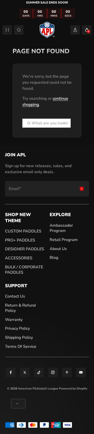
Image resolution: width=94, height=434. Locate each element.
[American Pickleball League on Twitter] (25, 372)
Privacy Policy (17, 328)
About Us (58, 249)
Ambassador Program (61, 228)
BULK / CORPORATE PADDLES (24, 269)
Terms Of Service (20, 346)
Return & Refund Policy (20, 308)
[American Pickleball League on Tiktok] (39, 372)
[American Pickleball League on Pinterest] (67, 372)
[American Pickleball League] (47, 30)
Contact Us (15, 296)
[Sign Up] (82, 189)
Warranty (14, 319)
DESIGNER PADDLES (24, 249)
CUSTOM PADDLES (23, 231)
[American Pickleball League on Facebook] (11, 372)
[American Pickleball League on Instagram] (53, 372)
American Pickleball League (38, 389)
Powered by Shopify (73, 389)
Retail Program (64, 240)
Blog (54, 257)
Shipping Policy (19, 337)
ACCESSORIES (18, 258)
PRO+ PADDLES (20, 240)
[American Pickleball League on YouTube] (81, 372)
